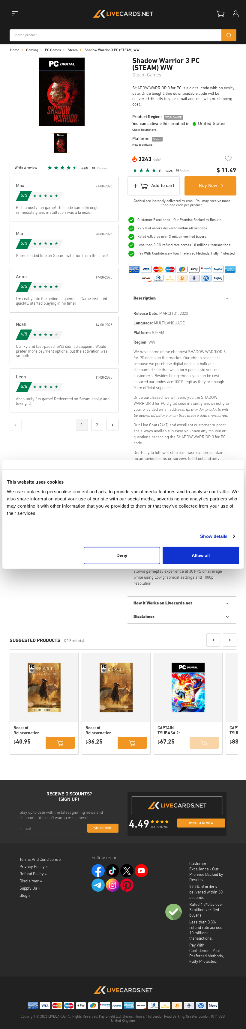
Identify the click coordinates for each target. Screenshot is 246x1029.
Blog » (25, 895)
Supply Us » (30, 888)
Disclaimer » (31, 881)
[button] (213, 640)
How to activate (142, 145)
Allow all (201, 555)
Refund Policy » (33, 874)
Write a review (201, 823)
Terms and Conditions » (40, 860)
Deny (121, 555)
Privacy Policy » (34, 867)
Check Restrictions (144, 130)
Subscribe (103, 828)
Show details (213, 536)
